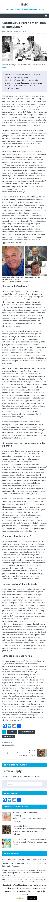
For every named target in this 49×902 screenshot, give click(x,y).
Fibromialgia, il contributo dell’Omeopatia (30, 859)
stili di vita (8, 736)
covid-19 (11, 732)
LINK (4, 67)
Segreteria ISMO (21, 31)
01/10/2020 (8, 31)
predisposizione (26, 732)
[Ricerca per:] (24, 784)
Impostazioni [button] (19, 898)
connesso (15, 776)
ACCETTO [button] (32, 898)
